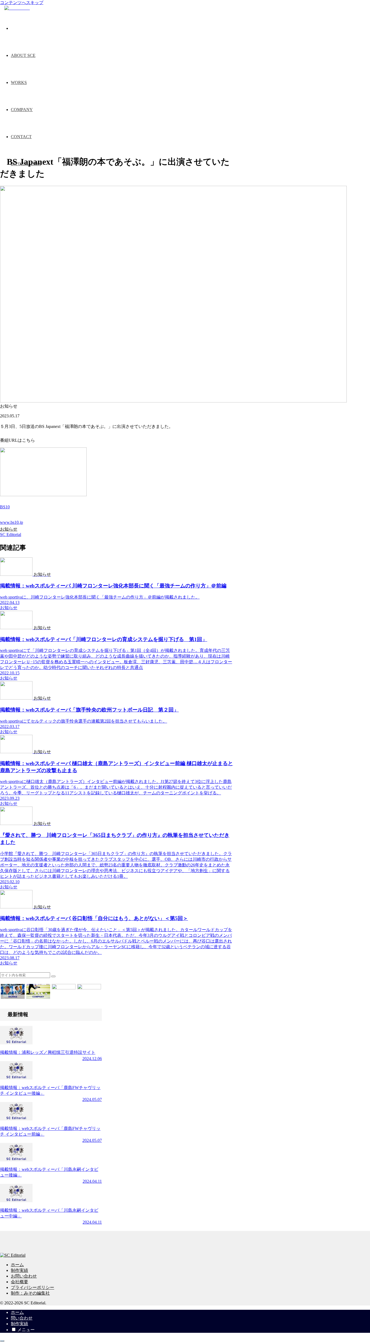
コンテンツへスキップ (21, 2)
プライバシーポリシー (32, 1287)
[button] (53, 976)
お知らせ (8, 529)
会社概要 (19, 1281)
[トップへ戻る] (2, 1341)
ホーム (17, 1264)
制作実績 (19, 1270)
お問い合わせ (24, 1276)
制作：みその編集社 (30, 1293)
